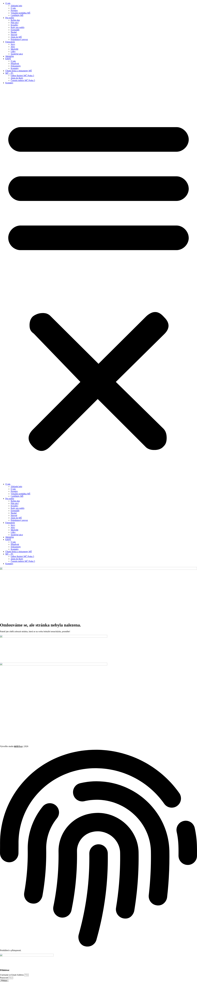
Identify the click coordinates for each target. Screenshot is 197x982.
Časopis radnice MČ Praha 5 (23, 80)
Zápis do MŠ (16, 37)
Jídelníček (9, 56)
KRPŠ (8, 59)
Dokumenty (16, 66)
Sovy (13, 44)
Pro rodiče (9, 18)
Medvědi (14, 49)
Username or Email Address (12, 975)
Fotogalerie (10, 42)
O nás (7, 3)
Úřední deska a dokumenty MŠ (18, 71)
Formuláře (15, 30)
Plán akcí (14, 22)
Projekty (14, 10)
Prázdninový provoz (19, 39)
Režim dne (15, 20)
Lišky (13, 51)
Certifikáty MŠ (17, 15)
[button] (98, 283)
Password (4, 978)
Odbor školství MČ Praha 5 (22, 75)
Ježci (13, 47)
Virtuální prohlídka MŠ (20, 13)
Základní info (16, 6)
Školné (14, 32)
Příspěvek (15, 63)
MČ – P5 (9, 73)
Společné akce (17, 54)
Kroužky (14, 25)
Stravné (14, 34)
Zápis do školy (17, 78)
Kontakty (15, 68)
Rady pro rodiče (17, 27)
